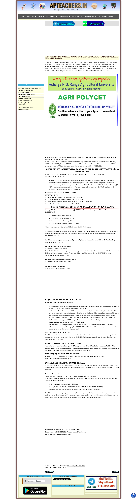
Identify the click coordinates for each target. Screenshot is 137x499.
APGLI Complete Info (24, 96)
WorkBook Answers (106, 16)
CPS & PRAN (22, 105)
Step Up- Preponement (24, 98)
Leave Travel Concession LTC (26, 94)
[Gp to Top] (133, 495)
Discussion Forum (23, 109)
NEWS (65, 467)
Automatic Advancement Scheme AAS (29, 88)
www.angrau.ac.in (96, 356)
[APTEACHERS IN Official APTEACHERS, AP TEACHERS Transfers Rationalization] (68, 7)
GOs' (40, 16)
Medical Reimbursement (25, 100)
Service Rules (89, 16)
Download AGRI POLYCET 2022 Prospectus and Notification (66, 432)
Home (22, 16)
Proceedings (50, 16)
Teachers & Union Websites (26, 107)
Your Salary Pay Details (25, 103)
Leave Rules (64, 16)
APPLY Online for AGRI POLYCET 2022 (58, 434)
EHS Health (76, 16)
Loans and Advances (24, 92)
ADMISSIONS (57, 467)
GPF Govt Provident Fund (25, 90)
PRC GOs (30, 16)
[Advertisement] (82, 40)
